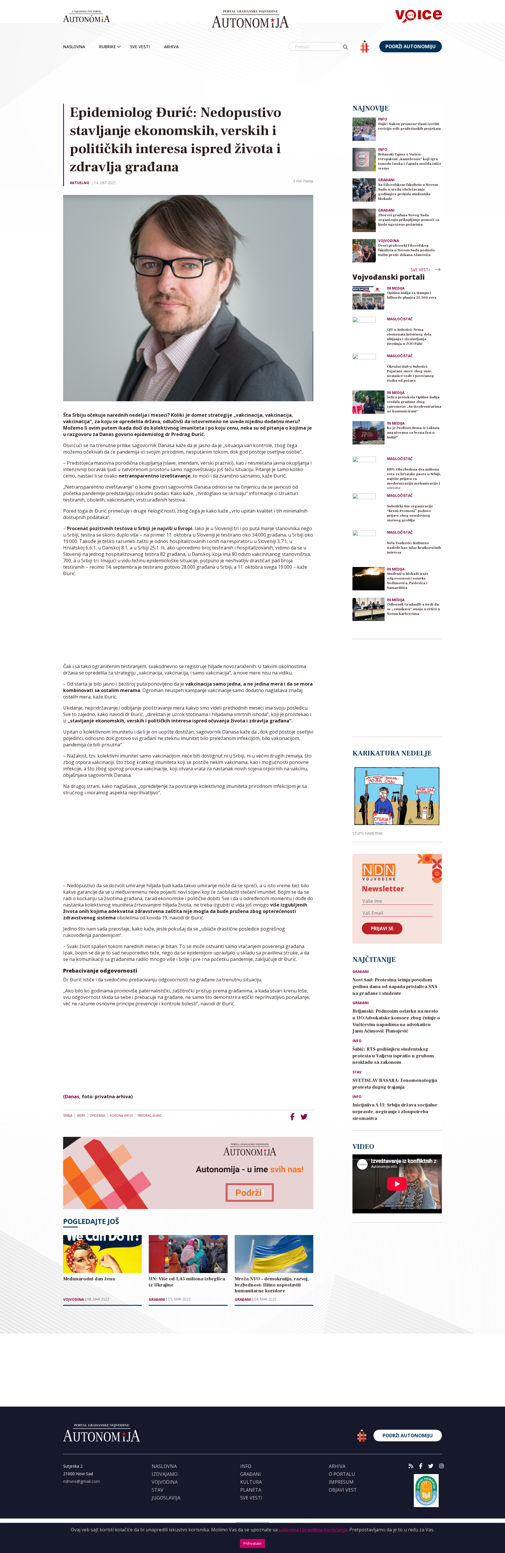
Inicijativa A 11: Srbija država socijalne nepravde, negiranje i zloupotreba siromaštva (394, 1111)
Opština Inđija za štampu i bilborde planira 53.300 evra (411, 295)
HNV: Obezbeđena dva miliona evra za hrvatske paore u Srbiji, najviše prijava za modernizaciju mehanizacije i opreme (414, 478)
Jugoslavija (166, 1498)
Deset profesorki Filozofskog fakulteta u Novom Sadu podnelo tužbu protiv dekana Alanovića (406, 250)
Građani (157, 1299)
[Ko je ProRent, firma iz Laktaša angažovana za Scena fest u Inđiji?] (368, 433)
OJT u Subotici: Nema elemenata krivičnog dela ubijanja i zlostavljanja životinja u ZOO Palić (409, 337)
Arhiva (171, 46)
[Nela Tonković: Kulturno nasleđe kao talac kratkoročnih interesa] (368, 546)
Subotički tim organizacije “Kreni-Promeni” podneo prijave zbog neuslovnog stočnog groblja (410, 513)
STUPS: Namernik (367, 833)
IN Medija (395, 288)
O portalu (342, 1474)
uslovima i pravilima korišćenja (313, 1529)
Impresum (341, 1482)
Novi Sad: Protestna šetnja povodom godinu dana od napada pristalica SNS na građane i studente (394, 986)
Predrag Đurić (150, 1115)
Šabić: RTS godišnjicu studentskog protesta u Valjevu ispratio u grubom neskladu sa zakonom (393, 1056)
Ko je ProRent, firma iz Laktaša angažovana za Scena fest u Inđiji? (413, 433)
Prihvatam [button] (252, 1543)
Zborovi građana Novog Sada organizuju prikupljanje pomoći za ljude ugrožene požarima (408, 220)
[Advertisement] (252, 78)
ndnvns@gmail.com (81, 1481)
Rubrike (107, 46)
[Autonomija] (250, 19)
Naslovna (74, 46)
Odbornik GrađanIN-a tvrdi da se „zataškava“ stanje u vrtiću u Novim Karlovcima (413, 609)
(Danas (71, 1096)
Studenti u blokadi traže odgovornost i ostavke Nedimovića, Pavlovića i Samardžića (407, 581)
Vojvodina (73, 1299)
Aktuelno (79, 182)
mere (81, 1115)
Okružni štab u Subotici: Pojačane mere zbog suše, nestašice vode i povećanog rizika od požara (410, 373)
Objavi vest (343, 1490)
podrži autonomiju (410, 46)
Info (382, 119)
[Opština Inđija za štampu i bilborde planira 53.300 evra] (368, 297)
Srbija (67, 1115)
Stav (357, 1072)
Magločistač (400, 319)
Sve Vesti (140, 46)
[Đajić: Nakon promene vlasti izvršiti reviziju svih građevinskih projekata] (364, 128)
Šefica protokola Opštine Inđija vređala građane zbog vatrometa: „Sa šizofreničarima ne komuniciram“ (414, 404)
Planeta (250, 1490)
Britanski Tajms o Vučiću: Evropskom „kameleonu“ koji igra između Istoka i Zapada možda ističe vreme (409, 161)
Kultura (251, 1482)
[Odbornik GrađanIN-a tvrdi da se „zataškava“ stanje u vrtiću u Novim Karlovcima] (368, 609)
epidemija (97, 1115)
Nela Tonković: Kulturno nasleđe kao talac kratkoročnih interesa (414, 548)
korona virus (121, 1115)
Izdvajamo (165, 1474)
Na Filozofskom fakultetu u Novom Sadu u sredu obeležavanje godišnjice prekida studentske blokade (408, 192)
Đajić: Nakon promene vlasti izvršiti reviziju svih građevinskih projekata (409, 126)
